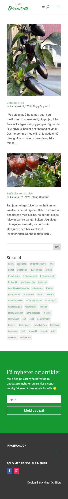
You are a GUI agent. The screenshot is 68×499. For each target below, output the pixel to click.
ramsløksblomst (15, 313)
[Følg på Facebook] (9, 471)
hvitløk (49, 270)
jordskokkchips (28, 282)
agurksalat (22, 264)
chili (52, 264)
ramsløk (43, 307)
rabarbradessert (15, 300)
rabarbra (50, 294)
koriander (42, 282)
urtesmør (12, 337)
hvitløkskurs (14, 276)
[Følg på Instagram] (16, 471)
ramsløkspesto (33, 313)
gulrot (11, 270)
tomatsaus (13, 331)
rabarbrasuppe (15, 307)
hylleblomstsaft (47, 276)
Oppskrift (45, 106)
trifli (23, 331)
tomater (11, 325)
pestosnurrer (14, 294)
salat (31, 319)
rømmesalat (13, 319)
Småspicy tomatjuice (20, 193)
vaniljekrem (25, 337)
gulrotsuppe (36, 270)
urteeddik (33, 331)
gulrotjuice (22, 270)
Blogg (35, 106)
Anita (13, 106)
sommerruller (43, 319)
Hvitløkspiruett (30, 276)
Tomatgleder (24, 325)
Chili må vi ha (15, 103)
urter (53, 331)
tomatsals (54, 325)
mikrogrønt (37, 288)
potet (39, 294)
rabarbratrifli (30, 307)
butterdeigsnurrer (38, 264)
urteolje (44, 331)
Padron (49, 288)
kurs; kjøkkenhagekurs (18, 288)
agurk (10, 264)
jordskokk (12, 282)
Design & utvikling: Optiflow (44, 482)
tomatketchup (40, 325)
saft (24, 319)
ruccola (47, 313)
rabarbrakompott (34, 300)
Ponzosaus (29, 294)
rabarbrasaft (50, 300)
